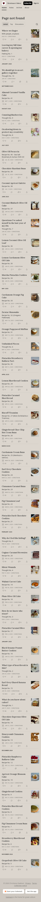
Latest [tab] (5, 24)
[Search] (37, 24)
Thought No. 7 (7, 229)
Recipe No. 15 (7, 688)
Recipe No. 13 (7, 740)
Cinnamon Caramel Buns (14, 486)
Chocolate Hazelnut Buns (14, 168)
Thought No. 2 (7, 671)
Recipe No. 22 (7, 504)
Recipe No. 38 (7, 186)
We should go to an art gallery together (12, 71)
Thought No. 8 (7, 135)
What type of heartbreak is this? (15, 666)
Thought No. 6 (7, 347)
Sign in (36, 3)
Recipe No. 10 (7, 780)
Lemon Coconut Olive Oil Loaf (14, 241)
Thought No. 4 (7, 570)
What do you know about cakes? (13, 701)
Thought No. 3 (7, 617)
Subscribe (27, 3)
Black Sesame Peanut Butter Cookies (12, 649)
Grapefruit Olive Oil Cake (14, 860)
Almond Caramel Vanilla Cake (13, 93)
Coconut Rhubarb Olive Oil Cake (14, 204)
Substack (9, 897)
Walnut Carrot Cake (11, 581)
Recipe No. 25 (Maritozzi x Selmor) (12, 456)
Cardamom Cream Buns (13, 452)
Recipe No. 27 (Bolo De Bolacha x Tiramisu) (15, 417)
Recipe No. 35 (7, 263)
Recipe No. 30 (7, 364)
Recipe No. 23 (7, 489)
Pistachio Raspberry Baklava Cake (12, 758)
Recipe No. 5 (7, 863)
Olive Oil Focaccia (10, 151)
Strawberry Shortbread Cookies (13, 839)
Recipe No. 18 (7, 599)
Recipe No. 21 (7, 521)
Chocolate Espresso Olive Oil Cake (14, 718)
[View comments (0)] (12, 104)
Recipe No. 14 (7, 722)
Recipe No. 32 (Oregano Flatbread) (11, 316)
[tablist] (13, 24)
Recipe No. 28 (7, 401)
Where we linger (10, 30)
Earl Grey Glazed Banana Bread (14, 683)
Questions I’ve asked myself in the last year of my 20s (14, 223)
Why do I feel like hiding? (14, 538)
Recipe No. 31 (7, 332)
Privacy (28, 883)
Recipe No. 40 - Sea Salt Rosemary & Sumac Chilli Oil (13, 155)
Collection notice (20, 885)
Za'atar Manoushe (10, 312)
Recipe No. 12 (7, 762)
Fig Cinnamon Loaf (11, 501)
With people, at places (10, 34)
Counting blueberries (12, 115)
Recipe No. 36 (7, 246)
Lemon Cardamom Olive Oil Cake (13, 259)
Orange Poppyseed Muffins (15, 329)
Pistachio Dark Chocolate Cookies (14, 517)
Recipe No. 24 (7, 475)
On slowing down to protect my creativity (12, 130)
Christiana (12, 36)
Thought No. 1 (7, 705)
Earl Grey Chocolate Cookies (11, 470)
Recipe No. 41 (7, 98)
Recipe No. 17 (7, 631)
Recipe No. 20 (7, 555)
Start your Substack (14, 891)
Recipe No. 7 (7, 826)
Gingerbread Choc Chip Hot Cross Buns (13, 431)
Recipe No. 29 (7, 384)
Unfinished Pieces (10, 344)
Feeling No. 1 (7, 53)
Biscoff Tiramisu (10, 412)
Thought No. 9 (7, 118)
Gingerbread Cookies (12, 791)
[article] (20, 35)
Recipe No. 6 (7, 844)
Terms (34, 883)
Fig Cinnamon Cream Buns (14, 823)
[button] (4, 7)
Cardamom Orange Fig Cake (13, 296)
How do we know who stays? (12, 612)
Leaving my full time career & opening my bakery (12, 48)
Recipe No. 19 (7, 584)
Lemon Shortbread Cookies (15, 380)
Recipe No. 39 (7, 171)
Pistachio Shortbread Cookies (12, 807)
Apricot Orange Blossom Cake (14, 775)
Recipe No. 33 (7, 300)
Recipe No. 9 (7, 794)
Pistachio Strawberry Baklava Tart (12, 359)
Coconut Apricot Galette (14, 183)
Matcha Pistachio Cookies (14, 275)
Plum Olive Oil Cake (11, 596)
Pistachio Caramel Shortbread (11, 396)
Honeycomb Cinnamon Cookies (13, 735)
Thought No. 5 (7, 541)
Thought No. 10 (8, 76)
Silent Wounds (9, 567)
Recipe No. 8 (7, 812)
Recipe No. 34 (7, 278)
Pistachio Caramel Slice (13, 628)
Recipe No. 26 (7, 435)
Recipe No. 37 (7, 208)
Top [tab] (11, 24)
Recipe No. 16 (7, 653)
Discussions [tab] (19, 24)
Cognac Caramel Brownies (14, 552)
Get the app (31, 891)
